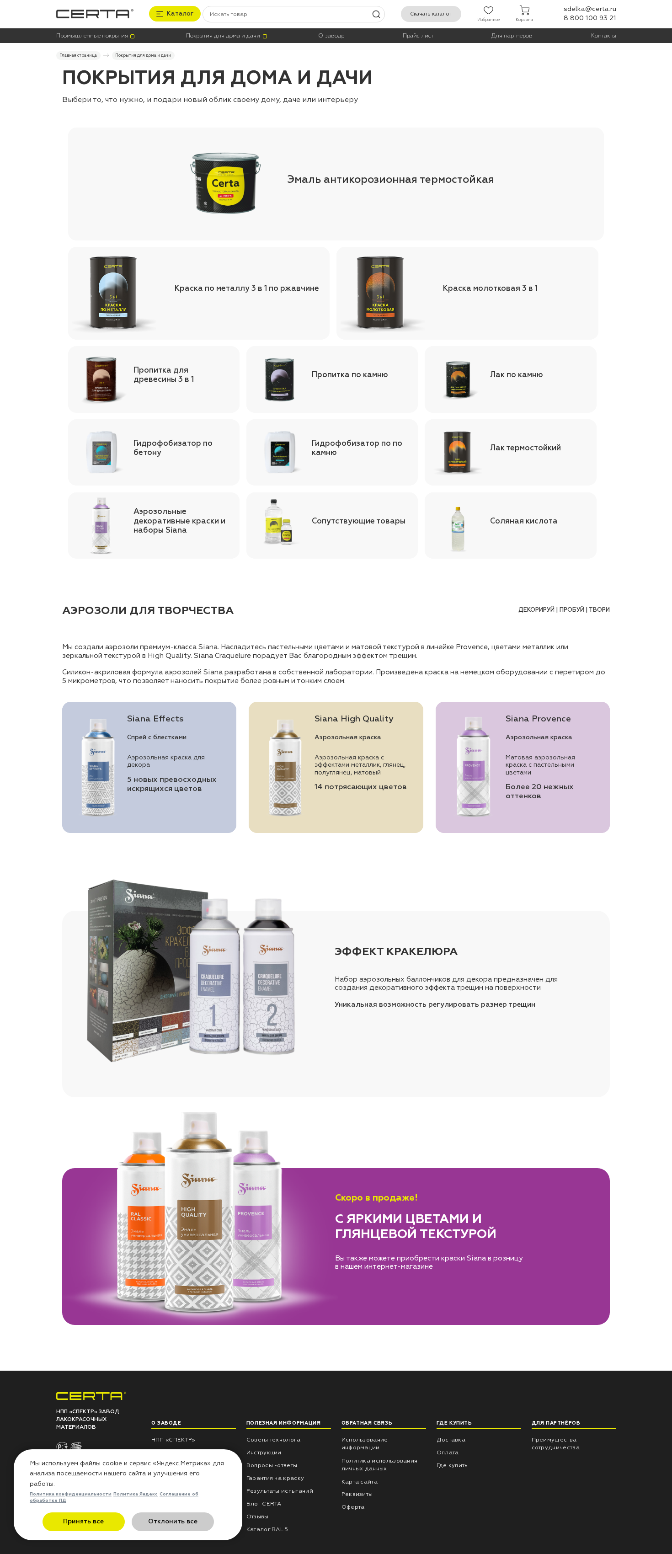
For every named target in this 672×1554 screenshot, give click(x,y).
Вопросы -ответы (272, 1465)
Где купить (452, 1465)
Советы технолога (273, 1439)
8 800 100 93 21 (590, 18)
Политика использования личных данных (379, 1464)
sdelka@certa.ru (590, 9)
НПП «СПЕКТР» (173, 1439)
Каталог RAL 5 (267, 1529)
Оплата (448, 1452)
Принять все (83, 1521)
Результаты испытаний (279, 1491)
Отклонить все (172, 1521)
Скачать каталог (431, 14)
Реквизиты (357, 1494)
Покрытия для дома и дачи (223, 35)
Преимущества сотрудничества (556, 1443)
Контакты (603, 35)
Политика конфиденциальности (71, 1494)
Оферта (353, 1507)
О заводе (331, 35)
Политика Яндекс (135, 1494)
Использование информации (364, 1443)
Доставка (451, 1439)
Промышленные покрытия (92, 35)
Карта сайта (359, 1481)
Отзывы (257, 1516)
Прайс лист (418, 35)
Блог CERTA (264, 1503)
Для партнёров (512, 35)
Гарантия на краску (275, 1478)
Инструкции (264, 1452)
